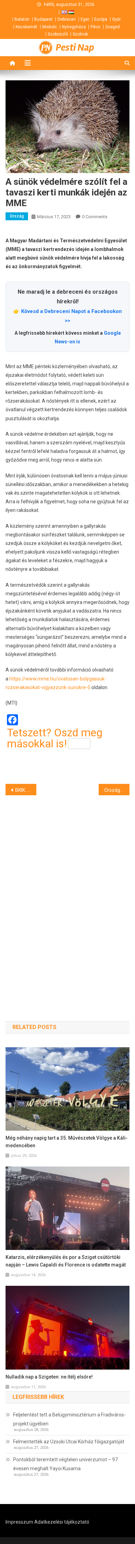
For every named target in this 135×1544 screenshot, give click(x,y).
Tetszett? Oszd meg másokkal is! (54, 738)
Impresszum (19, 1522)
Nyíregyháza (74, 26)
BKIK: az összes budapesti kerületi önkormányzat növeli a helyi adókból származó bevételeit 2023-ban (26, 790)
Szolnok (80, 34)
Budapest (43, 19)
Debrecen (66, 19)
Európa (100, 19)
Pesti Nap (75, 47)
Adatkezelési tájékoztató (61, 1522)
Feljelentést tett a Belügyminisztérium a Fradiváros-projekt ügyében (69, 1419)
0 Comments (94, 216)
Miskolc (49, 26)
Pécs (95, 26)
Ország (17, 216)
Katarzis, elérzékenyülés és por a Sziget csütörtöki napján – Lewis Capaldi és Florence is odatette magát (66, 1261)
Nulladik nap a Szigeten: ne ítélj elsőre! (49, 1377)
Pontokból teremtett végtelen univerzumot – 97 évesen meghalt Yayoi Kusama (65, 1464)
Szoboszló (58, 34)
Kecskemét (26, 26)
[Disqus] (68, 896)
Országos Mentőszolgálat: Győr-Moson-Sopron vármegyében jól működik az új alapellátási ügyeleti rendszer (117, 790)
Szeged (112, 26)
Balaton (22, 19)
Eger (85, 19)
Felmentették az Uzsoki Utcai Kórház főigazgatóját (68, 1441)
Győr (116, 19)
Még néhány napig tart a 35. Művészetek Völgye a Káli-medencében (67, 1141)
